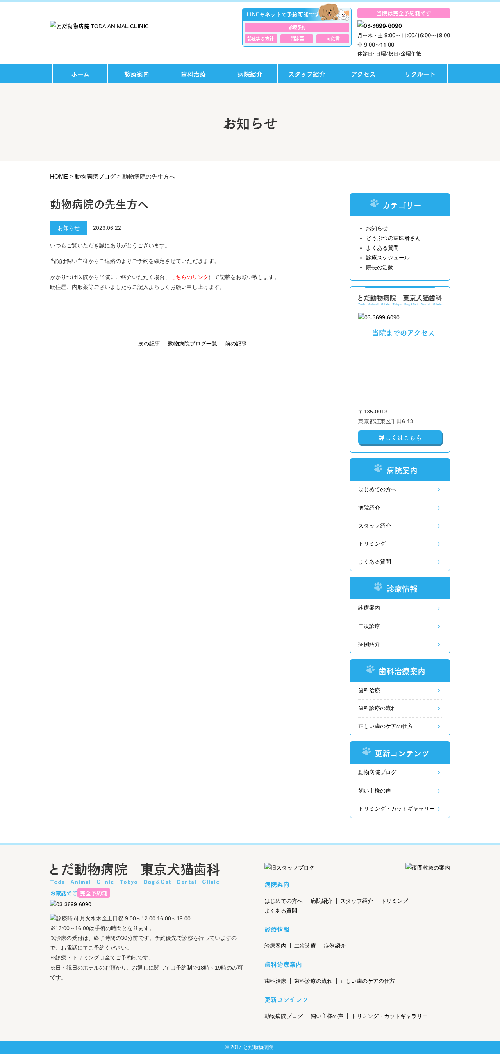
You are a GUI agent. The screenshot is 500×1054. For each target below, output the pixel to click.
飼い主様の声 (374, 790)
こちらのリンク (189, 277)
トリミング (372, 543)
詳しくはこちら (400, 437)
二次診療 (369, 626)
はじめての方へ (377, 489)
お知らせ (377, 228)
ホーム (80, 73)
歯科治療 (193, 73)
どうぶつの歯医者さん (393, 238)
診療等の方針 (260, 38)
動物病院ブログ (377, 772)
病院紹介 (250, 73)
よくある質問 (382, 248)
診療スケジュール (388, 257)
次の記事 (149, 343)
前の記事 (236, 343)
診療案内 (136, 73)
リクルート (420, 73)
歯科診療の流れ (377, 708)
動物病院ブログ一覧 (192, 343)
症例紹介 (369, 644)
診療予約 (297, 26)
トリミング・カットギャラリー (396, 808)
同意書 (332, 38)
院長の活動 (379, 267)
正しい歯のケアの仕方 (385, 726)
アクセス (363, 73)
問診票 (296, 38)
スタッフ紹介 (306, 73)
